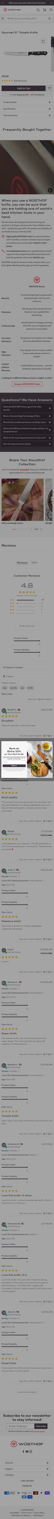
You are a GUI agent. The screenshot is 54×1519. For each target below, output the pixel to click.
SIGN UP (14, 765)
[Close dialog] (51, 743)
